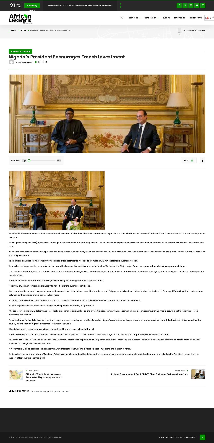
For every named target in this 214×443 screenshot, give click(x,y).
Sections (133, 18)
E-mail (179, 437)
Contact (170, 437)
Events (166, 18)
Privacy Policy (190, 437)
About (162, 437)
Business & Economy (20, 51)
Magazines (179, 18)
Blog (23, 30)
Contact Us (196, 18)
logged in (47, 391)
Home (121, 18)
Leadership (150, 18)
